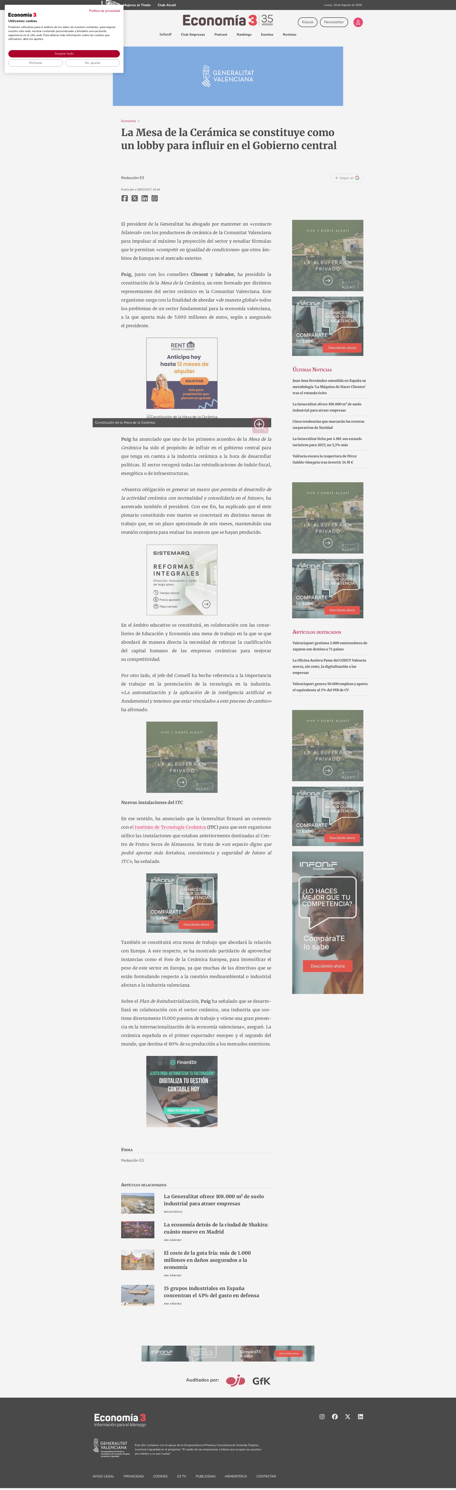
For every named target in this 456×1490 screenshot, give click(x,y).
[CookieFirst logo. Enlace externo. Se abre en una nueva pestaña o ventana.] (22, 15)
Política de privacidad (104, 11)
